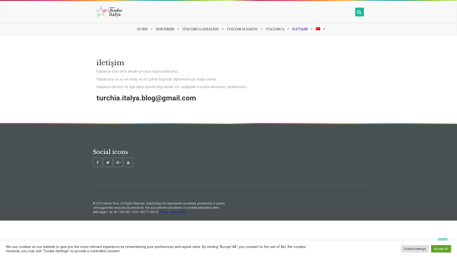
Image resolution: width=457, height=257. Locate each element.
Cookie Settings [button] (415, 249)
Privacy (163, 212)
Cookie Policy (177, 212)
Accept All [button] (441, 249)
